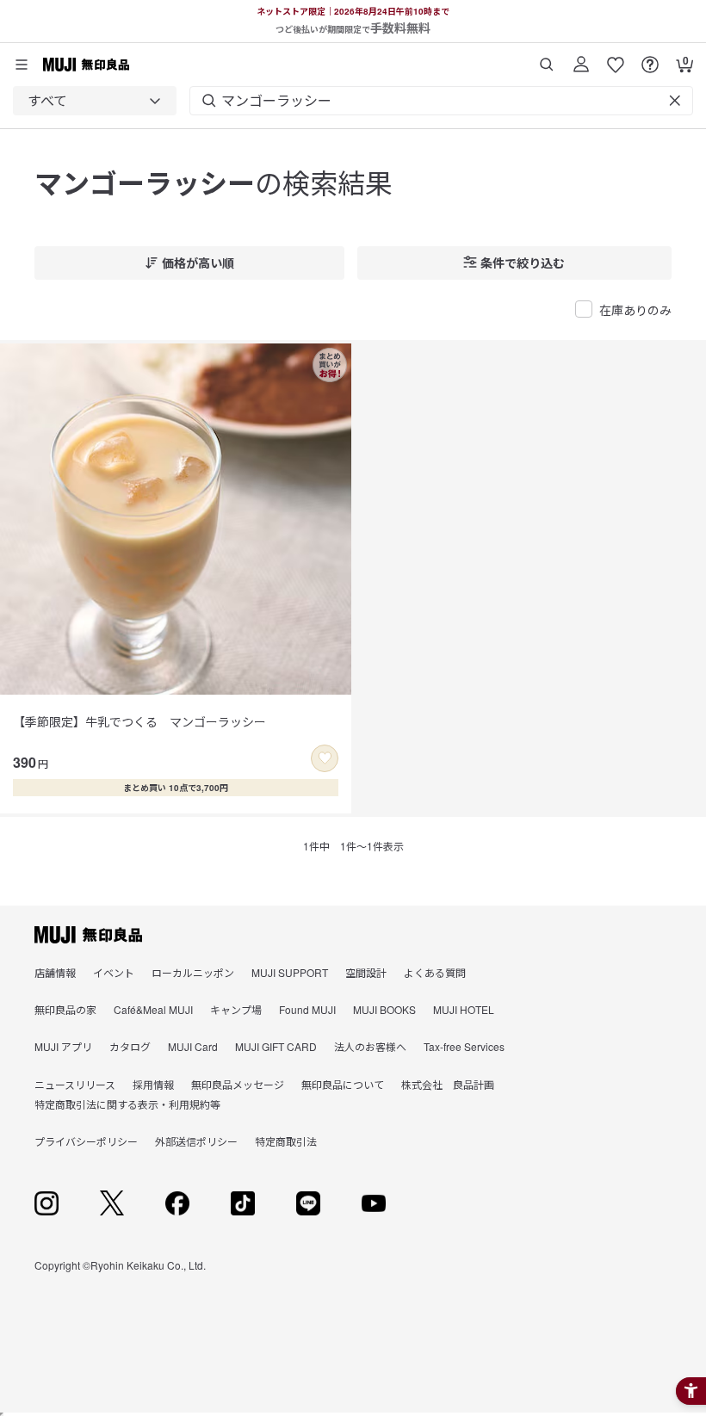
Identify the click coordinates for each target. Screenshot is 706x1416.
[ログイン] (581, 58)
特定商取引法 (286, 1141)
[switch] (324, 758)
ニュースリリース (74, 1084)
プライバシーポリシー (86, 1141)
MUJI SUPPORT (289, 972)
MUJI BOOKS (384, 1009)
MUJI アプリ (63, 1046)
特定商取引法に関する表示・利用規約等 (127, 1104)
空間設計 (366, 972)
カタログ (130, 1046)
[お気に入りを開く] (615, 58)
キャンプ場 (236, 1009)
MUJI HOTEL (463, 1009)
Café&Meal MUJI (153, 1009)
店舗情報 (55, 972)
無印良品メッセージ (237, 1084)
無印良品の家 (65, 1009)
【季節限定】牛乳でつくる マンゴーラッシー (139, 721)
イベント (113, 972)
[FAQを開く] (650, 58)
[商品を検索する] (546, 58)
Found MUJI (307, 1009)
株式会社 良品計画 (447, 1084)
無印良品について (342, 1084)
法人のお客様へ (370, 1046)
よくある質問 (435, 972)
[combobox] (94, 100)
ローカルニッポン (193, 972)
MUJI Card (193, 1046)
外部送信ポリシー (196, 1141)
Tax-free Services (464, 1046)
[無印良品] (88, 934)
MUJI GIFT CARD (276, 1046)
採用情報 (153, 1084)
